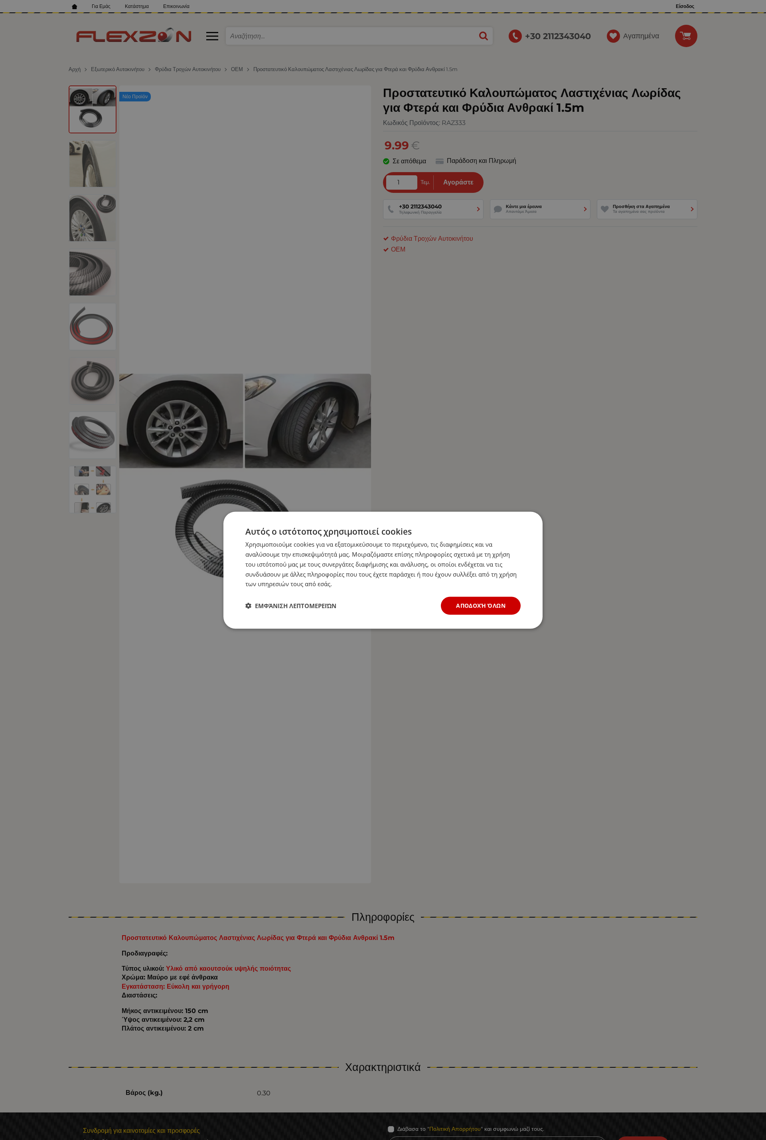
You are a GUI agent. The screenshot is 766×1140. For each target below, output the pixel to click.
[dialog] (383, 570)
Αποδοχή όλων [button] (480, 605)
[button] (290, 605)
